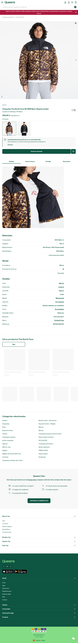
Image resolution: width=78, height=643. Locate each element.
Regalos (4, 450)
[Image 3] (6, 97)
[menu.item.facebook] (3, 566)
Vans (3, 521)
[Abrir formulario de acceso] (65, 2)
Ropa (4, 427)
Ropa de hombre (7, 430)
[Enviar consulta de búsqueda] (75, 7)
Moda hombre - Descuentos (48, 420)
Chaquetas (5, 424)
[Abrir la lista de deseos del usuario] (72, 2)
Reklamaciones (6, 591)
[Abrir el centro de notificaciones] (69, 2)
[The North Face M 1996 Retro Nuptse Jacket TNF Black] (24, 129)
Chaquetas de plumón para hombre (50, 434)
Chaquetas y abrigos (8, 437)
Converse (5, 523)
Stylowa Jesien (43, 454)
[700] (63, 243)
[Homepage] (39, 561)
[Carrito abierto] (76, 2)
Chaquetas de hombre (46, 444)
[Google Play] (20, 571)
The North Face (59, 320)
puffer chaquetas (7, 440)
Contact (4, 600)
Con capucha (59, 302)
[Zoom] (76, 23)
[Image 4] (8, 97)
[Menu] (2, 2)
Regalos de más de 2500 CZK (11, 454)
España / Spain (40, 640)
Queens (4, 420)
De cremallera (59, 309)
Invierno (61, 287)
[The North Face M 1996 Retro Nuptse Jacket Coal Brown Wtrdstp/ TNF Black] (9, 129)
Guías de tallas (6, 594)
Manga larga (60, 298)
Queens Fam (32, 480)
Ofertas (4, 434)
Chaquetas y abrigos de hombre (12, 460)
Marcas (41, 427)
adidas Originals (7, 526)
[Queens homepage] (10, 2)
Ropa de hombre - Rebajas (47, 424)
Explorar (10, 144)
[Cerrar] (76, 12)
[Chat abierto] (73, 638)
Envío (4, 582)
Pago (3, 585)
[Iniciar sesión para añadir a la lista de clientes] (73, 151)
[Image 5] (9, 97)
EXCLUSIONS (43, 440)
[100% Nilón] (63, 240)
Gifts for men (6, 447)
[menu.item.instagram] (7, 566)
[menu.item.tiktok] (10, 566)
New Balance (6, 529)
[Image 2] (4, 97)
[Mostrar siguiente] (76, 60)
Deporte (5, 444)
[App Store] (8, 571)
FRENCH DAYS (43, 450)
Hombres (5, 457)
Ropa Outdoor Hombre (46, 437)
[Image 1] (2, 97)
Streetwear (42, 457)
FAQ (3, 597)
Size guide (61, 273)
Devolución (5, 588)
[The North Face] (73, 110)
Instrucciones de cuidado (56, 255)
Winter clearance (44, 447)
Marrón (61, 283)
